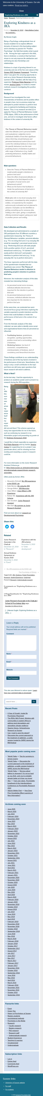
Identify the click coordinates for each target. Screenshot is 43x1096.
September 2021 (14, 858)
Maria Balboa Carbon (32, 30)
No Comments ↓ (11, 33)
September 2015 (14, 995)
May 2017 (11, 958)
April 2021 (11, 868)
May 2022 (11, 846)
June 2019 (11, 914)
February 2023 (13, 829)
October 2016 (13, 970)
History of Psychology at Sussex (19, 1013)
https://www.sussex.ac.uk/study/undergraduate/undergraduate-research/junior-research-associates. (21, 470)
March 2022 (12, 848)
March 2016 (12, 983)
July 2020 (11, 887)
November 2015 (13, 990)
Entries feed (12, 1061)
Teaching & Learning (15, 1040)
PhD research (14, 1030)
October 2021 (13, 855)
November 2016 (13, 968)
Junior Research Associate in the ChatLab (10, 542)
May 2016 (11, 978)
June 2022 (11, 843)
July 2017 (11, 953)
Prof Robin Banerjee (11, 444)
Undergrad (27, 577)
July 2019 (11, 912)
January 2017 (13, 965)
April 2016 (11, 980)
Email (8, 662)
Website (9, 670)
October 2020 (13, 882)
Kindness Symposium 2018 (16, 438)
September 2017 (14, 948)
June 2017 (11, 956)
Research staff (14, 1033)
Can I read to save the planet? (19, 733)
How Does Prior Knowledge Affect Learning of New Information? (20, 793)
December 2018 (13, 924)
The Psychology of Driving (27, 572)
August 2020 (12, 885)
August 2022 (12, 838)
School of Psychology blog (23, 1095)
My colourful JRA (23, 486)
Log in (10, 1059)
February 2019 (13, 921)
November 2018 (13, 926)
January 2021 (13, 875)
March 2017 (12, 961)
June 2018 (11, 934)
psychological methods (16, 1018)
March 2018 (12, 939)
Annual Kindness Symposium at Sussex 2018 (10, 555)
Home (6, 18)
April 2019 (11, 919)
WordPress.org (13, 1066)
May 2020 (11, 892)
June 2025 (11, 809)
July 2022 (11, 841)
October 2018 (13, 929)
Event (10, 1008)
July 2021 (11, 863)
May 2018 (11, 936)
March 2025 (12, 811)
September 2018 (14, 931)
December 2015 (13, 988)
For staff (8, 1086)
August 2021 (12, 860)
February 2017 (13, 963)
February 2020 (13, 899)
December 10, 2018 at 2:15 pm (13, 606)
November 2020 (13, 880)
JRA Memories (24, 488)
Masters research (15, 1028)
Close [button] (21, 11)
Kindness (19, 575)
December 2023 (13, 819)
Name (8, 654)
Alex (9, 781)
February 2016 (13, 985)
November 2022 (13, 833)
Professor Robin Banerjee (21, 82)
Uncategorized (13, 1043)
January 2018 (13, 943)
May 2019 (11, 917)
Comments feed (13, 1064)
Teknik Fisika (12, 756)
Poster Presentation (28, 575)
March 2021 (12, 870)
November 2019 (13, 904)
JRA (13, 575)
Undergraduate (13, 1045)
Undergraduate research (25, 580)
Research (12, 18)
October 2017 (13, 946)
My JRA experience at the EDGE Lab (19, 569)
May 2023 (11, 824)
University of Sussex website (15, 1083)
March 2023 (12, 826)
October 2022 (13, 836)
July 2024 (11, 814)
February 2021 (13, 873)
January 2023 (13, 831)
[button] (37, 15)
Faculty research (15, 1026)
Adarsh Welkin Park (15, 790)
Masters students (14, 1016)
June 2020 (11, 890)
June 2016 (11, 975)
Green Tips (12, 1011)
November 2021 (13, 853)
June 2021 (11, 865)
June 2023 (11, 821)
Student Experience (17, 577)
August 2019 (12, 909)
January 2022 (13, 851)
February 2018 (13, 941)
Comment (10, 634)
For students (9, 1089)
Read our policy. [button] (21, 5)
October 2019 (13, 907)
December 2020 (13, 877)
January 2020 (13, 902)
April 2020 (11, 895)
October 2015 (13, 992)
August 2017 (12, 951)
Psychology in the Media (16, 1021)
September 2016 (14, 973)
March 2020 (12, 897)
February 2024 (13, 816)
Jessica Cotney (15, 84)
